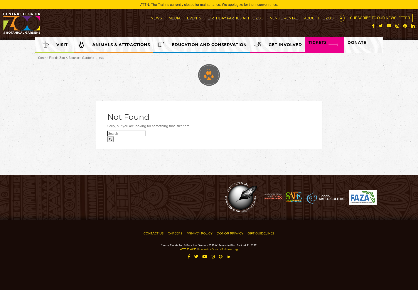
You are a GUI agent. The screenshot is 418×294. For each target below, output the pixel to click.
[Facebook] (373, 26)
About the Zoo (319, 18)
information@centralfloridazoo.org (218, 249)
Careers (175, 233)
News (156, 18)
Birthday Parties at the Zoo (235, 18)
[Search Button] (341, 18)
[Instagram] (397, 26)
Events (194, 18)
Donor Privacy (230, 233)
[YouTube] (389, 26)
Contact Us (153, 233)
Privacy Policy (199, 233)
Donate (356, 42)
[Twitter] (381, 26)
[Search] (110, 139)
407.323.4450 (188, 249)
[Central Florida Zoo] (21, 22)
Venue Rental (284, 18)
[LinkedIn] (413, 26)
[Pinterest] (405, 26)
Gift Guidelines (261, 233)
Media (174, 18)
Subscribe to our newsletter (380, 17)
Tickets (317, 42)
